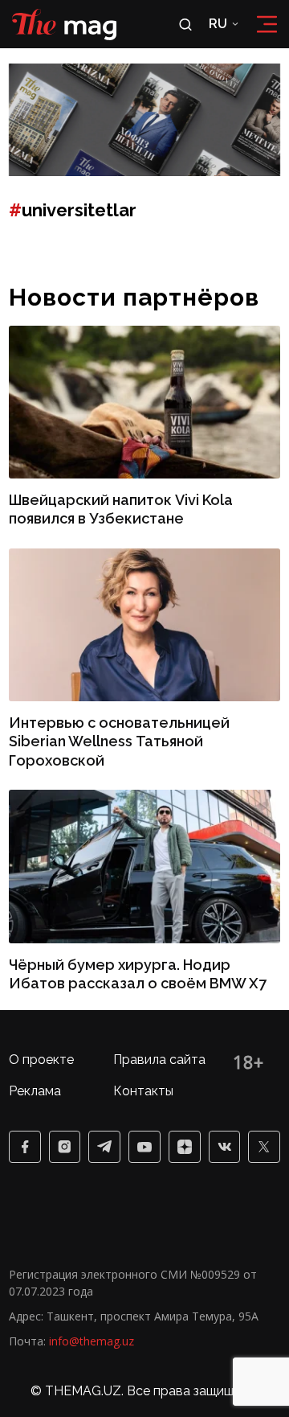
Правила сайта (159, 1059)
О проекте (41, 1059)
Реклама (35, 1091)
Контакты (143, 1091)
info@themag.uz (91, 1341)
